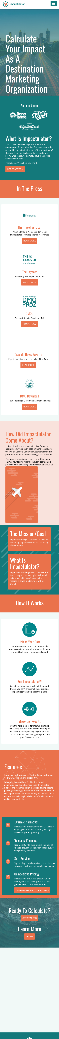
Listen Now (29, 324)
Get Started (29, 917)
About (29, 936)
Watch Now (29, 282)
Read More (29, 240)
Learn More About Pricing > (32, 890)
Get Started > (15, 169)
